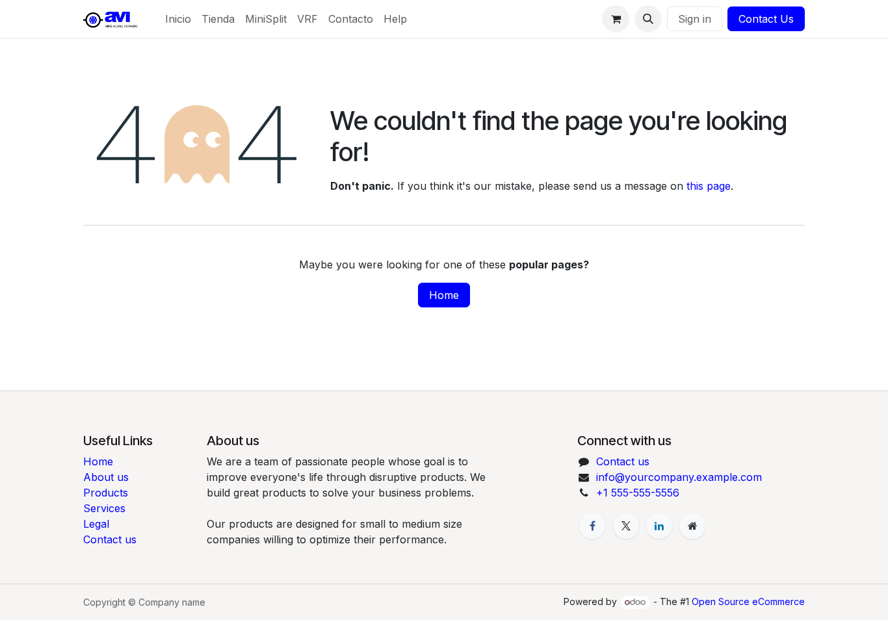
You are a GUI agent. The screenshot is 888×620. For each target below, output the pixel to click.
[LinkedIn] (659, 526)
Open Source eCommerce (748, 601)
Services (104, 508)
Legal (96, 523)
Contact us (110, 539)
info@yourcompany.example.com (679, 477)
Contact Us (766, 18)
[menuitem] (178, 19)
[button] (648, 18)
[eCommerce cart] (615, 18)
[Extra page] (692, 526)
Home (444, 295)
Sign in (694, 18)
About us (106, 477)
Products (105, 492)
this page (708, 185)
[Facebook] (592, 526)
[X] (626, 526)
